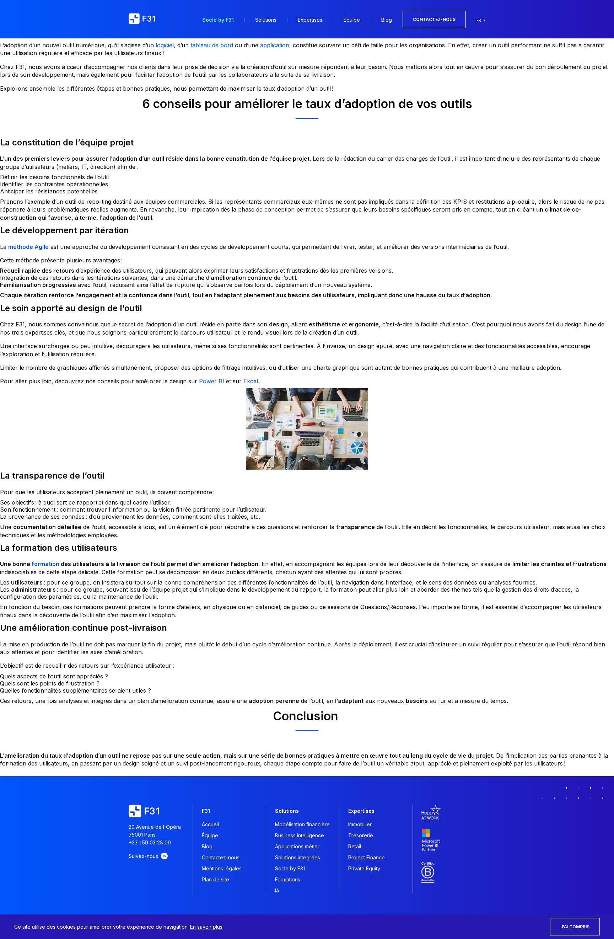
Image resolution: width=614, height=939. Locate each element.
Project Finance (366, 857)
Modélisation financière (302, 824)
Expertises (310, 20)
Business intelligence (299, 835)
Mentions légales (222, 868)
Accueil (210, 824)
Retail (354, 846)
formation (45, 563)
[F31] (142, 19)
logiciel (165, 45)
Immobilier (360, 824)
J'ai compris (574, 926)
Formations (287, 879)
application (274, 45)
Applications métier (297, 846)
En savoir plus (206, 927)
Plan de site (215, 879)
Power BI (211, 381)
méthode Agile (28, 246)
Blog (386, 20)
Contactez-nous (434, 19)
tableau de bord (211, 45)
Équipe (352, 20)
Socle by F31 (218, 20)
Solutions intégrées (297, 857)
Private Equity (364, 868)
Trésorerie (360, 835)
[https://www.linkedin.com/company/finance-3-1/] (164, 856)
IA (277, 890)
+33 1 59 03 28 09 (150, 842)
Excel (250, 381)
